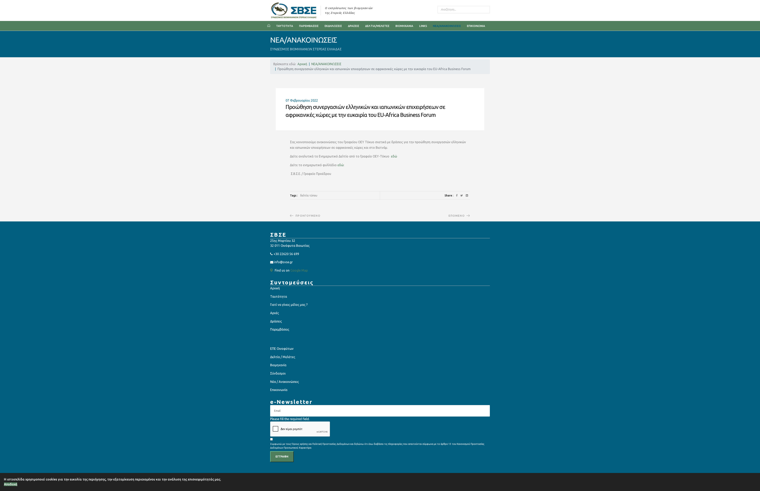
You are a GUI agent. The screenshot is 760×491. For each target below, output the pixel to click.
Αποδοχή (10, 484)
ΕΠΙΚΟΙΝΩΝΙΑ (476, 26)
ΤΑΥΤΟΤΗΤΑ (284, 26)
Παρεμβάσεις (279, 329)
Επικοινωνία (278, 390)
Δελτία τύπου (308, 195)
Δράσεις (276, 321)
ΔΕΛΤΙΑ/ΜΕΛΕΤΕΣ (377, 26)
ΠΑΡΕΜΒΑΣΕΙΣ (309, 26)
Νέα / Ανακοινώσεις (284, 381)
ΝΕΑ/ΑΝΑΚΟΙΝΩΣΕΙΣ (447, 26)
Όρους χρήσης (300, 444)
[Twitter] (461, 195)
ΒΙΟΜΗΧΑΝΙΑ (404, 26)
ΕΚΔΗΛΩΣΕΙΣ (333, 26)
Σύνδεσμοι (278, 373)
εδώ (393, 156)
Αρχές (274, 313)
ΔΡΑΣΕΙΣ (353, 26)
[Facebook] (457, 195)
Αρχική (275, 288)
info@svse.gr (283, 262)
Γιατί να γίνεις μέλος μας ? (289, 304)
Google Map (299, 270)
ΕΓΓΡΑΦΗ (282, 456)
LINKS (423, 26)
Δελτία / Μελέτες (282, 357)
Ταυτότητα (278, 296)
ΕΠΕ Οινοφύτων (282, 348)
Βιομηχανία (278, 365)
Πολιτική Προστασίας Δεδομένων (331, 444)
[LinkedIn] (467, 195)
